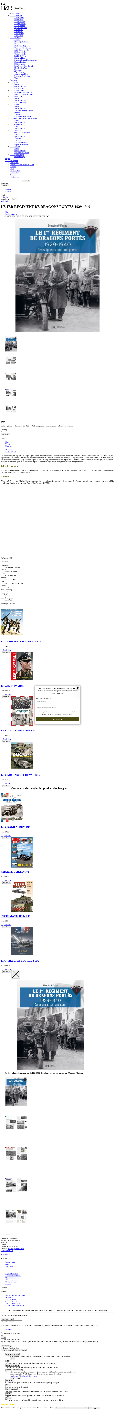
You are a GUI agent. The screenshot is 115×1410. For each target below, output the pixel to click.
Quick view (6, 650)
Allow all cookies (7, 1350)
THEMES (15, 38)
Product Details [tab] (10, 452)
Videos (8, 1398)
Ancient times (19, 18)
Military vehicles (20, 52)
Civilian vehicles (20, 54)
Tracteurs (15, 147)
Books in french (12, 14)
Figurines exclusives (21, 145)
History (17, 44)
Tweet (7, 444)
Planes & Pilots (19, 58)
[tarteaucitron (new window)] (7, 1406)
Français (8, 189)
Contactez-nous (10, 1282)
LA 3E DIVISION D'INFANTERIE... (22, 641)
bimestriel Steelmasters (22, 132)
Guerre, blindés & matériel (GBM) (24, 118)
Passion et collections (21, 153)
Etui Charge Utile (20, 102)
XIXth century (19, 26)
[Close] (2, 1335)
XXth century (19, 34)
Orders (7, 1264)
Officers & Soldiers (21, 74)
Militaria (14, 104)
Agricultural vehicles (21, 50)
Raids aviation (17, 90)
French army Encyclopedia (23, 66)
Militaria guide (19, 64)
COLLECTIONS (18, 56)
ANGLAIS (18, 141)
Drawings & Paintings (22, 42)
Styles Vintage (17, 155)
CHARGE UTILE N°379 (15, 871)
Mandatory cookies (12, 1354)
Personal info (10, 1262)
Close (4, 1337)
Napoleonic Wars (20, 28)
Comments (9, 1380)
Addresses (9, 1266)
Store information (7, 1251)
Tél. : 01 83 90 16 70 (12, 1303)
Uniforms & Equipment (22, 48)
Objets (7, 159)
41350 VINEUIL (11, 1301)
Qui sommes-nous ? (12, 1278)
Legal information (11, 1274)
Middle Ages (18, 20)
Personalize (84, 1408)
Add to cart (5, 434)
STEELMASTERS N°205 (15, 916)
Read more (14, 1376)
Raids (14, 82)
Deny (18, 1378)
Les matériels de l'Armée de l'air (25, 60)
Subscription (11, 161)
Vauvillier (17, 78)
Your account (5, 1254)
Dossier (17, 112)
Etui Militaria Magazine (22, 116)
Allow (12, 1359)
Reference (5, 558)
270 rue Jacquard (11, 1299)
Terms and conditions (13, 1276)
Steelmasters (16, 130)
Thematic (17, 114)
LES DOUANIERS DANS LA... (19, 730)
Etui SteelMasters (20, 143)
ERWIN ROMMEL (12, 686)
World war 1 (18, 30)
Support (8, 1393)
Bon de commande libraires (15, 1295)
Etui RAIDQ (19, 88)
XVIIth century (19, 22)
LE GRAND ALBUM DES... (17, 827)
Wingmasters (16, 124)
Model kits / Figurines (22, 46)
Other (8, 1385)
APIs (8, 1361)
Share (7, 442)
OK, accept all (60, 1408)
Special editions (19, 86)
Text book (18, 70)
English (8, 191)
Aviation (17, 40)
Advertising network (12, 1365)
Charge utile (16, 96)
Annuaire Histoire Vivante (23, 110)
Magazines (11, 80)
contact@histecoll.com (16, 1249)
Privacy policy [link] (6, 1346)
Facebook (8, 1329)
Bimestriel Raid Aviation (23, 92)
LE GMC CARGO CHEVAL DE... (21, 775)
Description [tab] (9, 450)
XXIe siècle (18, 36)
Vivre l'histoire (19, 72)
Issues (16, 84)
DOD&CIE (9, 1297)
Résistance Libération (22, 76)
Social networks (11, 1389)
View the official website (28, 1376)
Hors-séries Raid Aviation (23, 94)
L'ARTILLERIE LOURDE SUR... (20, 960)
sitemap (8, 1284)
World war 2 (18, 32)
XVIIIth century (20, 24)
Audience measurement (14, 1370)
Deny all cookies (20, 1350)
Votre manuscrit (11, 1280)
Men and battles (20, 62)
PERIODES (16, 16)
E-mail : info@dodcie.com (14, 1305)
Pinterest (8, 446)
